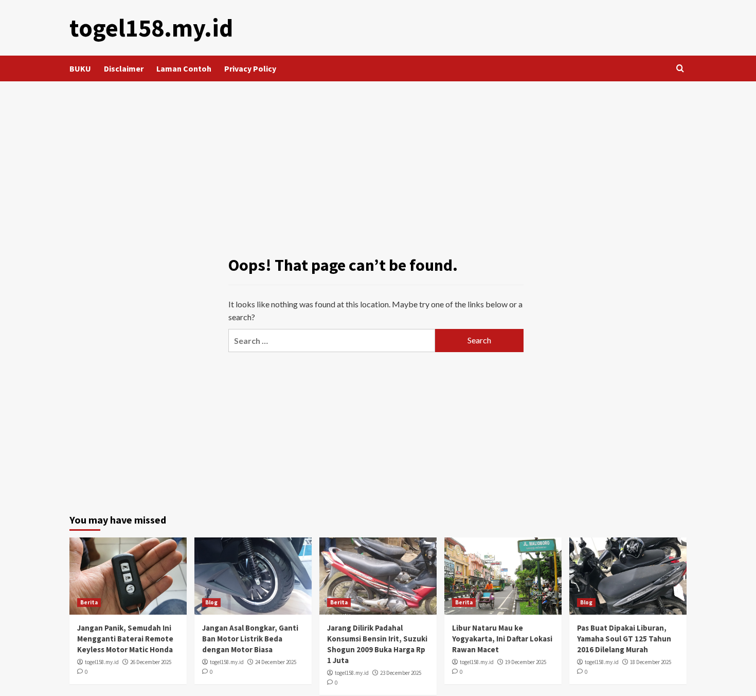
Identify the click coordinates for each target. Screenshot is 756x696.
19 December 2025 (525, 662)
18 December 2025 (650, 662)
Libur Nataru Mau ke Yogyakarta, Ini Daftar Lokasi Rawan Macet (502, 638)
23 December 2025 (400, 672)
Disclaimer (123, 68)
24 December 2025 (275, 662)
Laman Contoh (183, 68)
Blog (211, 602)
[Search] (680, 69)
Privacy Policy (250, 68)
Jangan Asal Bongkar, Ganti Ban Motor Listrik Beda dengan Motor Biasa (250, 638)
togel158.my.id (151, 27)
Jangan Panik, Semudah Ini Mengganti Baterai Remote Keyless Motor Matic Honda (125, 638)
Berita (89, 602)
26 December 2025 (150, 662)
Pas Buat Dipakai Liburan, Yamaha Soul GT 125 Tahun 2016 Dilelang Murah (624, 638)
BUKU (80, 68)
